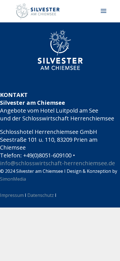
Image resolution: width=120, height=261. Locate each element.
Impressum (12, 195)
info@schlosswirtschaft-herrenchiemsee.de (57, 163)
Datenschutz (40, 195)
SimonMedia (13, 179)
